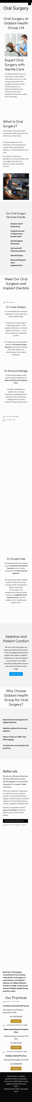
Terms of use (8, 1081)
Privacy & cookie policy (19, 1079)
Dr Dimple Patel (9, 563)
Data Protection (12, 1076)
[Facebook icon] (15, 1095)
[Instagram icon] (17, 1095)
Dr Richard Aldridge (13, 375)
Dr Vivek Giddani (11, 311)
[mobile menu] (29, 3)
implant (8, 330)
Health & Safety (18, 1081)
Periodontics (18, 344)
